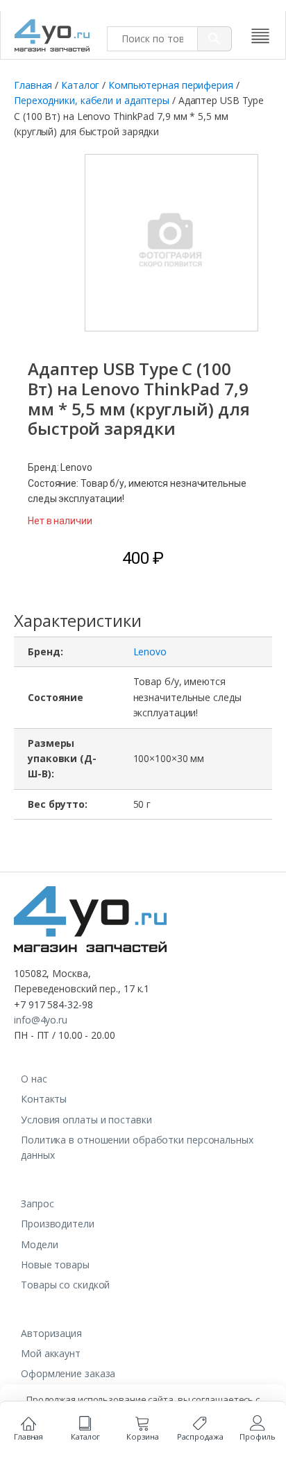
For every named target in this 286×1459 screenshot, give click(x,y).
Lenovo (150, 651)
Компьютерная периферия (170, 85)
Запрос (37, 1203)
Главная (33, 85)
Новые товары (55, 1264)
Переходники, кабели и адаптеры (91, 100)
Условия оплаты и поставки (86, 1119)
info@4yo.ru (40, 1019)
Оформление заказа (68, 1373)
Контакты (44, 1098)
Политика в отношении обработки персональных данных (137, 1147)
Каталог (80, 85)
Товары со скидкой (65, 1284)
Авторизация (51, 1333)
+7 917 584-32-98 (53, 1004)
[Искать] (215, 38)
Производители (57, 1223)
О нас (34, 1078)
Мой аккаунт (51, 1353)
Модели (39, 1244)
